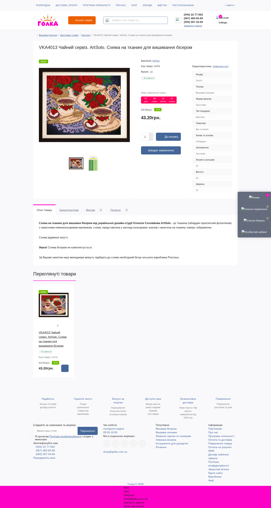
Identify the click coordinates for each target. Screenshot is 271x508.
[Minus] (151, 139)
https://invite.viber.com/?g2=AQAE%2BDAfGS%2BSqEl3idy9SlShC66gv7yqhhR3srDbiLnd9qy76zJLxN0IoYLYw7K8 (133, 443)
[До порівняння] (228, 47)
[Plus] (151, 135)
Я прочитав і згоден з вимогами (64, 438)
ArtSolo (156, 61)
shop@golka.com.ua (115, 451)
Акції (211, 480)
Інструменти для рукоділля (172, 443)
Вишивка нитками (166, 432)
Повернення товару (220, 443)
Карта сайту (215, 472)
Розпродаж (43, 5)
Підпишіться (87, 430)
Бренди (147, 5)
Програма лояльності (96, 5)
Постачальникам (183, 5)
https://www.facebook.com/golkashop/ (107, 443)
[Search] (107, 20)
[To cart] (65, 368)
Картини (85, 35)
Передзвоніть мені (44, 457)
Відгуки (162, 5)
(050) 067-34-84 (193, 21)
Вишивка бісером (48, 35)
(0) (151, 71)
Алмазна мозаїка (166, 439)
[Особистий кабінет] (254, 231)
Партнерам (215, 428)
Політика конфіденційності (65, 436)
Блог (134, 5)
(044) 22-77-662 (193, 14)
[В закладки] (217, 47)
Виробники (214, 476)
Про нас (121, 5)
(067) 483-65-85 (193, 18)
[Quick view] (68, 290)
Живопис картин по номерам (173, 436)
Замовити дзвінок (193, 26)
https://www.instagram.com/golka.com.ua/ (115, 443)
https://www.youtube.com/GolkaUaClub (124, 443)
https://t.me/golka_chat (142, 443)
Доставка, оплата (66, 5)
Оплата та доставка (220, 439)
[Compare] (68, 304)
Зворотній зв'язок (218, 469)
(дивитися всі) (220, 66)
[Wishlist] (68, 297)
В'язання (161, 447)
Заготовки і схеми (69, 35)
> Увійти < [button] (230, 5)
